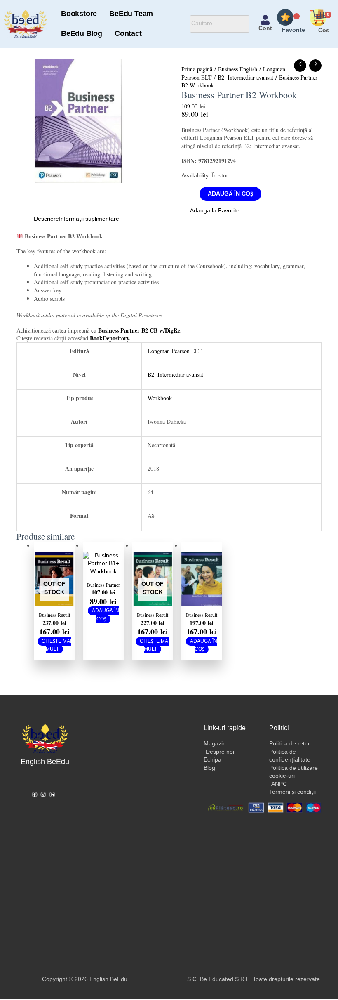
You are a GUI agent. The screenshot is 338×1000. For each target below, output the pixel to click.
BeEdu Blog (81, 33)
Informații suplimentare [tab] (89, 219)
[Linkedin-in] (52, 794)
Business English (237, 69)
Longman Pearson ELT (175, 351)
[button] (210, 211)
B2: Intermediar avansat (245, 77)
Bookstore (79, 14)
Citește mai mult (56, 645)
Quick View (54, 599)
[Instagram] (43, 794)
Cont (265, 28)
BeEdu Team (131, 14)
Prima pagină (196, 69)
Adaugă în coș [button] (105, 615)
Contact (128, 33)
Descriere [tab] (46, 219)
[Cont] (265, 20)
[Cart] (324, 19)
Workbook (160, 398)
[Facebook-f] (35, 794)
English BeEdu (45, 761)
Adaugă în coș (230, 194)
